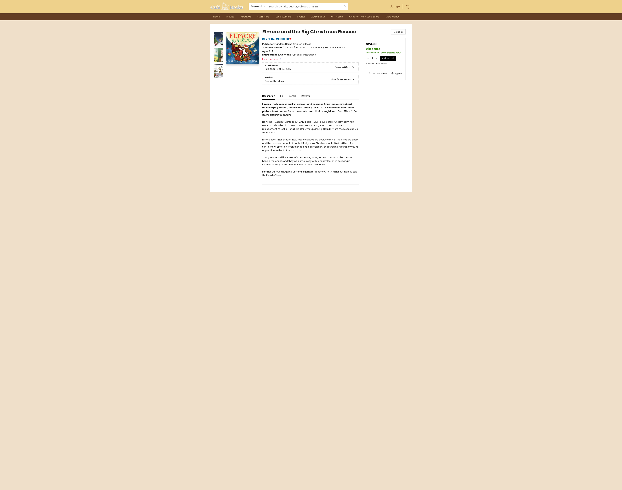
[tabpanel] (310, 143)
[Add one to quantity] (377, 58)
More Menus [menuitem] (392, 16)
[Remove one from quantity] (368, 58)
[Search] (345, 6)
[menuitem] (216, 16)
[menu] (311, 16)
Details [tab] (292, 96)
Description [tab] (268, 96)
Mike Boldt (282, 38)
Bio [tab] (281, 96)
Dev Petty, (269, 38)
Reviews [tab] (305, 96)
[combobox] (258, 6)
